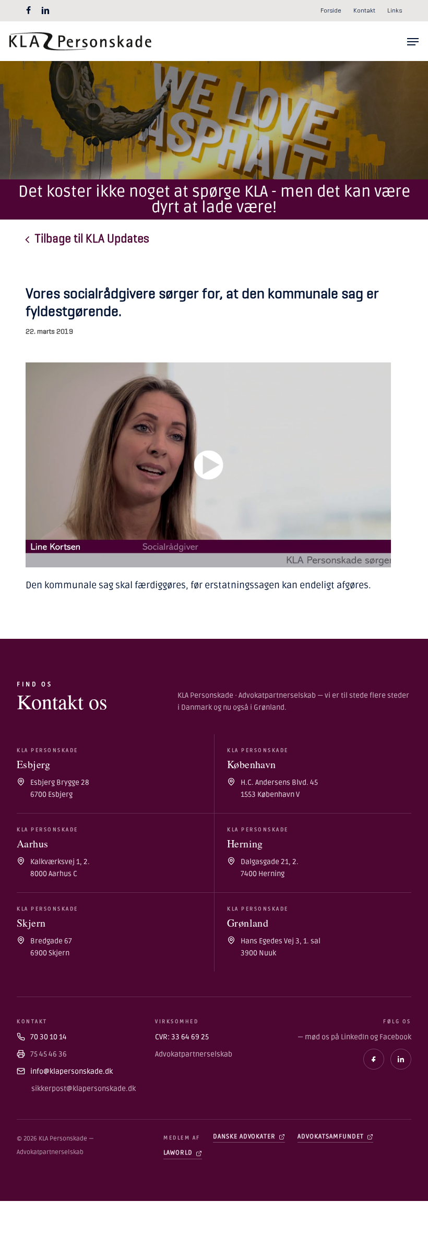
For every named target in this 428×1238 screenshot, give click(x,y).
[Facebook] (373, 1059)
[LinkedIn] (400, 1059)
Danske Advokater (244, 1136)
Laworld (178, 1153)
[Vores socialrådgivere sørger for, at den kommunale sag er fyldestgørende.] (208, 464)
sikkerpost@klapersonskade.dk (82, 1088)
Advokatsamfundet (330, 1136)
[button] (413, 42)
